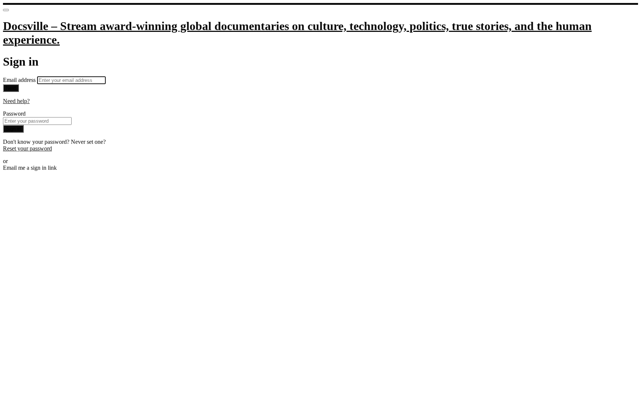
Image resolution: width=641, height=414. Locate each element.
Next (11, 88)
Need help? (16, 101)
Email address (20, 80)
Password (14, 113)
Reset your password (27, 148)
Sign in (13, 129)
